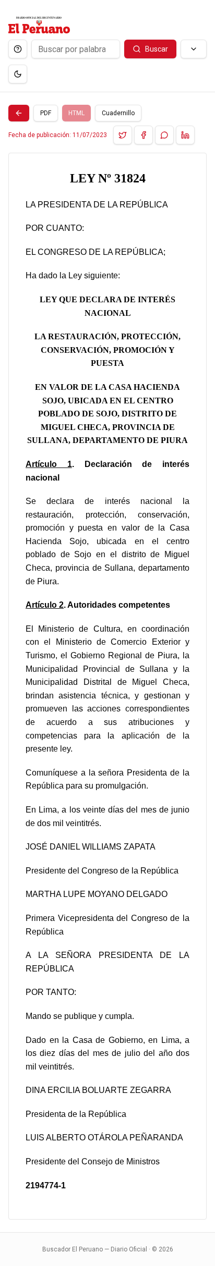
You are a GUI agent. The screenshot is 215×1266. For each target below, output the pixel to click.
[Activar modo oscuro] (17, 74)
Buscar (156, 49)
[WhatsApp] (164, 135)
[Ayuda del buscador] (17, 49)
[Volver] (18, 113)
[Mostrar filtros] (194, 49)
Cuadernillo (118, 113)
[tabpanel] (107, 686)
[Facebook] (143, 135)
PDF (45, 113)
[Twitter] (122, 135)
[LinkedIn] (185, 135)
